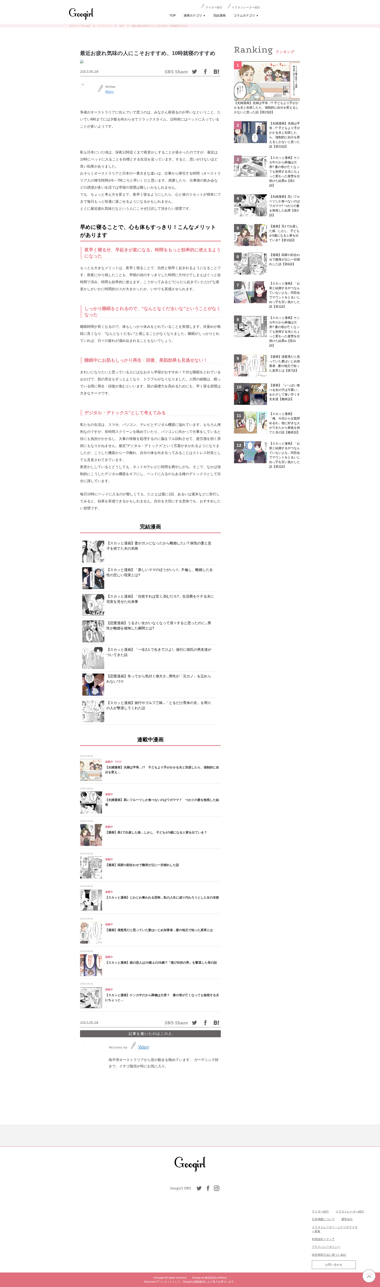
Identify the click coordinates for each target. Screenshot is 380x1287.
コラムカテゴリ (246, 15)
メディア (329, 1239)
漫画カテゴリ (194, 15)
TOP (172, 15)
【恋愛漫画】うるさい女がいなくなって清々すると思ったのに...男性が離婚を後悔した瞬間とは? (158, 625)
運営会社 (347, 1219)
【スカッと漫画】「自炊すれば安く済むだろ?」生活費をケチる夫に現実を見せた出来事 (160, 598)
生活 (121, 26)
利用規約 (317, 1239)
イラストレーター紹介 (246, 7)
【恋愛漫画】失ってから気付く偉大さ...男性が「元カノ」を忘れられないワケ (158, 678)
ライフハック (104, 26)
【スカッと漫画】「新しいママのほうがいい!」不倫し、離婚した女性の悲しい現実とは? (159, 572)
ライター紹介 (214, 7)
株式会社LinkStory (216, 1277)
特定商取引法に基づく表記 (329, 1254)
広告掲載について (323, 1219)
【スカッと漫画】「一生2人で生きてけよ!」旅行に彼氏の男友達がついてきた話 (158, 652)
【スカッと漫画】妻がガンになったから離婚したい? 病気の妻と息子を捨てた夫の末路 (158, 545)
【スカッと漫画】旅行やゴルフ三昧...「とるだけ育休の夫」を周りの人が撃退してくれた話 (158, 705)
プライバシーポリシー (326, 1247)
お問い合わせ (333, 1264)
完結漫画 (219, 15)
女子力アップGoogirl (79, 26)
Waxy (109, 92)
